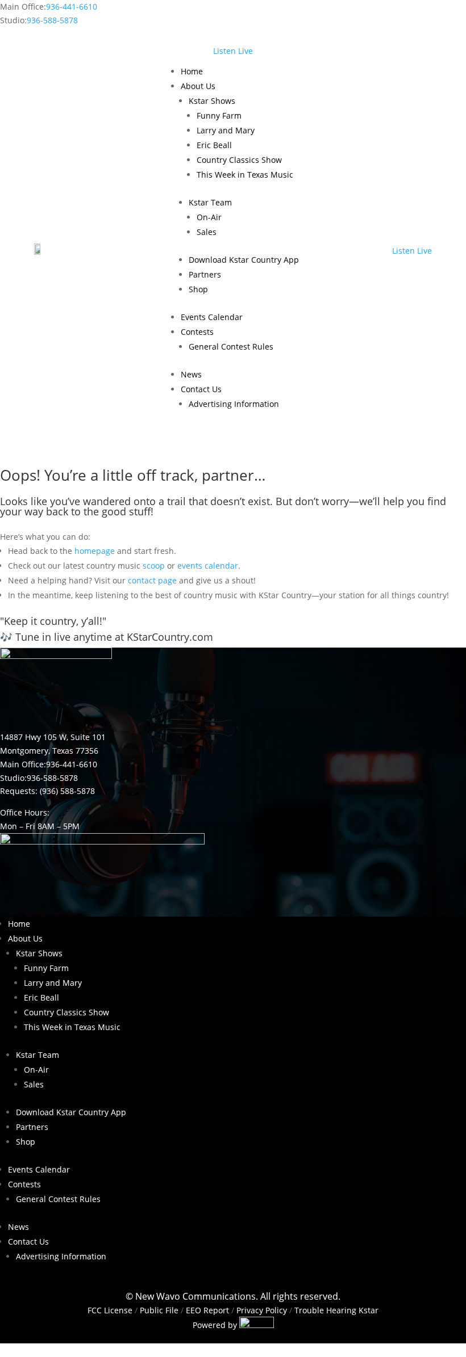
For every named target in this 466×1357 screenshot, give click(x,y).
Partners (205, 274)
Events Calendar (212, 317)
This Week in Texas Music (245, 174)
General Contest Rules (231, 346)
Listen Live (233, 50)
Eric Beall (214, 145)
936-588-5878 (52, 20)
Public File (159, 1310)
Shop (198, 289)
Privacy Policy (261, 1310)
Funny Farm (219, 115)
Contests (197, 331)
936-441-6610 (71, 6)
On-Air (209, 217)
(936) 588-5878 (67, 790)
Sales (207, 231)
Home (192, 71)
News (191, 374)
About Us (198, 86)
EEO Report (206, 1310)
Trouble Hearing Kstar (336, 1310)
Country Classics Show (239, 159)
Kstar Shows (212, 100)
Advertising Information (234, 403)
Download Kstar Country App (244, 259)
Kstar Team (210, 202)
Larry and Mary (226, 130)
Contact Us (201, 389)
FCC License (110, 1310)
